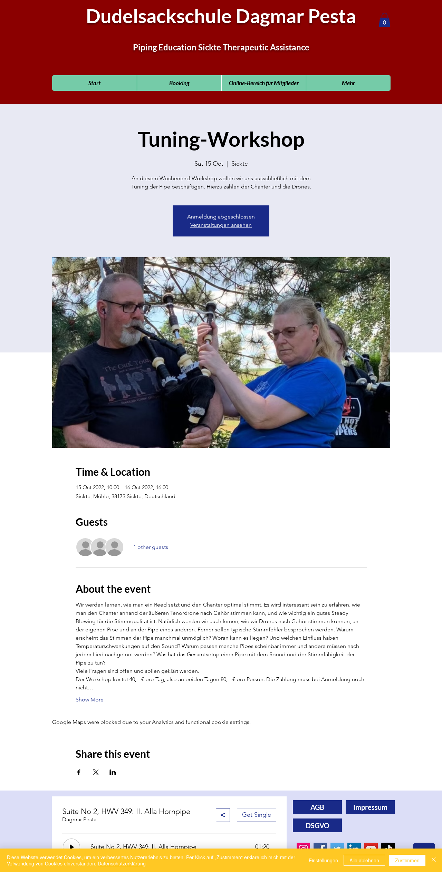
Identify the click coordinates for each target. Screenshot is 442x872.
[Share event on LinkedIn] (112, 772)
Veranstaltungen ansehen (221, 225)
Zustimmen (407, 860)
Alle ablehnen (364, 860)
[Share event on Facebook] (79, 772)
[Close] (434, 860)
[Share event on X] (96, 772)
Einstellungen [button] (323, 860)
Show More (90, 699)
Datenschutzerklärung (122, 863)
